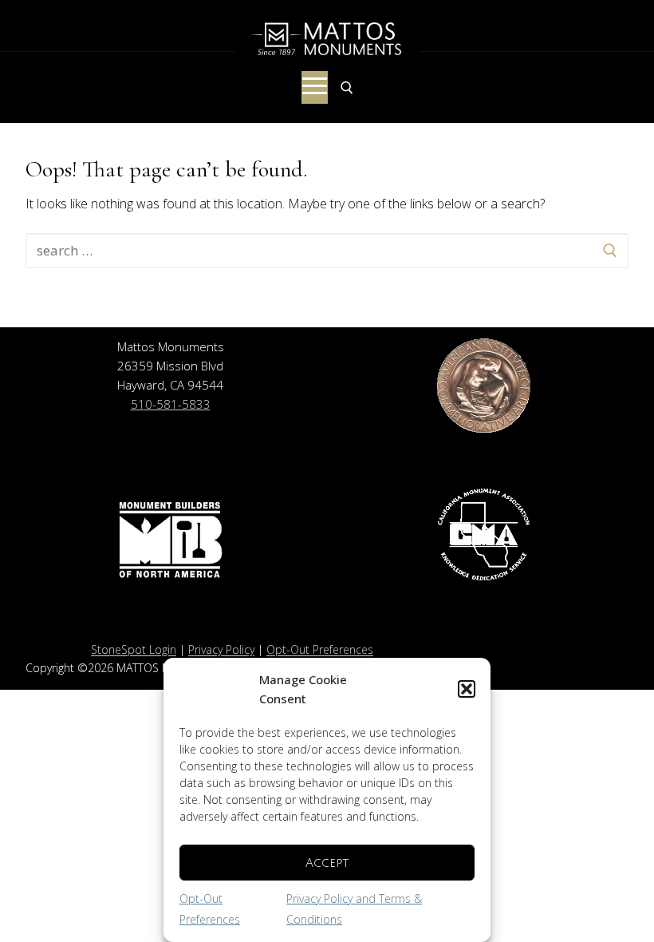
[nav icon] (314, 88)
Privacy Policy (221, 649)
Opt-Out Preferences (319, 649)
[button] (467, 689)
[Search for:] (327, 250)
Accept (327, 863)
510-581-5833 (171, 404)
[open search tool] (347, 87)
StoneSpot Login (133, 649)
